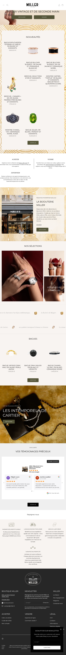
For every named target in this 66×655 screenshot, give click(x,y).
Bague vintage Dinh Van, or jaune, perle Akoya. (11, 367)
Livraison (52, 620)
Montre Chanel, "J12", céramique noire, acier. (12, 132)
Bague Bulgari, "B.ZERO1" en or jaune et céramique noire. (53, 65)
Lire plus (39, 224)
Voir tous (33, 380)
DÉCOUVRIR (21, 17)
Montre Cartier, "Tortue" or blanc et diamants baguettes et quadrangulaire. (53, 80)
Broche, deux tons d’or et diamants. (33, 77)
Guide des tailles (7, 620)
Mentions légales (55, 626)
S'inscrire (45, 602)
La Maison (56, 595)
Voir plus (33, 142)
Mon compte (5, 623)
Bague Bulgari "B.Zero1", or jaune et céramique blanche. (33, 65)
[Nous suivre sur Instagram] (2, 639)
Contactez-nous (58, 603)
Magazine (56, 600)
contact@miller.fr (9, 606)
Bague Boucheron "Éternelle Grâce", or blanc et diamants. (12, 45)
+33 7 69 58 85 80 (8, 603)
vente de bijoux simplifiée (53, 164)
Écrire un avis (53, 461)
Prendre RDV (6, 599)
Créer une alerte (6, 618)
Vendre (44, 17)
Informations (54, 623)
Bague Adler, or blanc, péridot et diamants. (33, 132)
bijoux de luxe (23, 163)
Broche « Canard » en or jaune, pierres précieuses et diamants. (12, 99)
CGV (51, 618)
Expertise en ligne (30, 618)
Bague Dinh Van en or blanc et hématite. (33, 367)
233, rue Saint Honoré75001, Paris (8, 595)
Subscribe (47, 647)
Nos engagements (58, 598)
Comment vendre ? (31, 620)
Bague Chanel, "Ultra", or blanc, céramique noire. (54, 367)
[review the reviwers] (29, 477)
